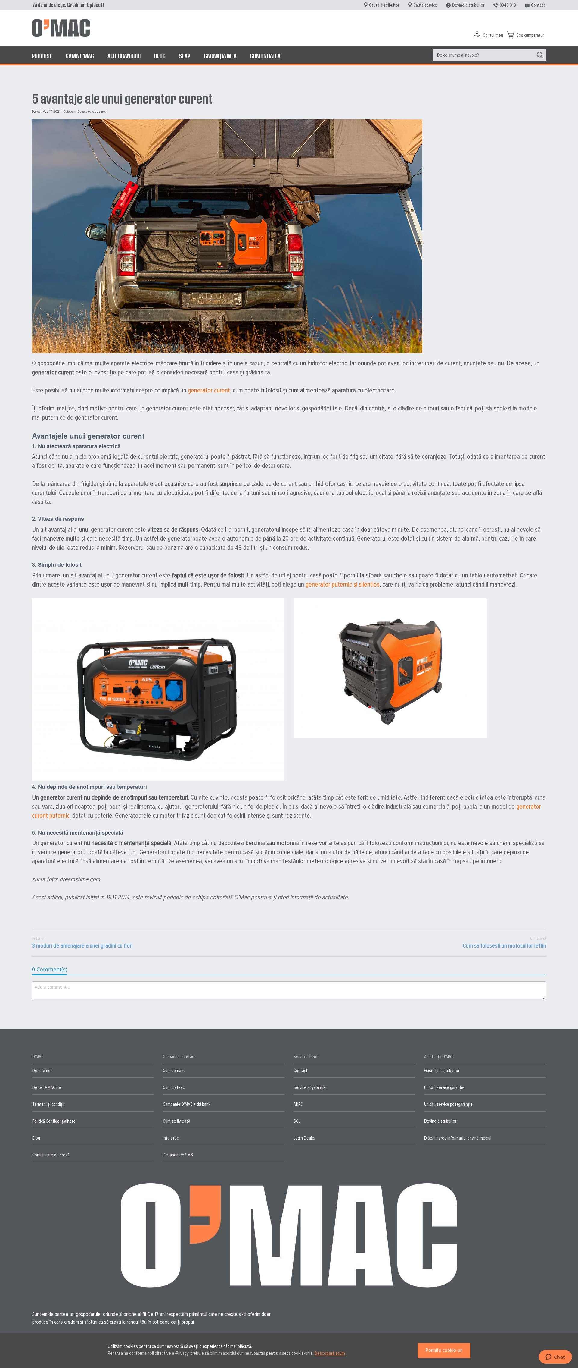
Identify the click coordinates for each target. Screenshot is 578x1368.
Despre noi (41, 1070)
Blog (36, 1138)
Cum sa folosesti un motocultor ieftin (504, 942)
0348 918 (507, 5)
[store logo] (61, 28)
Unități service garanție (444, 1087)
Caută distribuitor (384, 5)
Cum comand (174, 1070)
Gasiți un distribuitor (441, 1070)
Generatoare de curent (92, 111)
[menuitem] (42, 55)
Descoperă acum (330, 1353)
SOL (297, 1121)
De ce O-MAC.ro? (46, 1087)
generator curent (209, 390)
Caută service (425, 5)
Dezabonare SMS (178, 1155)
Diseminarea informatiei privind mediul (457, 1138)
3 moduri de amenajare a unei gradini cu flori (82, 942)
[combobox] (489, 55)
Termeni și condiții (48, 1104)
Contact (538, 5)
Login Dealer (304, 1138)
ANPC (298, 1104)
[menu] (289, 55)
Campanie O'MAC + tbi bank (186, 1104)
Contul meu (493, 35)
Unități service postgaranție (448, 1104)
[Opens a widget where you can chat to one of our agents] (555, 1357)
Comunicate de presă (51, 1155)
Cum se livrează (176, 1121)
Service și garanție (310, 1087)
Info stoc (171, 1138)
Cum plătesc (174, 1087)
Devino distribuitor (468, 5)
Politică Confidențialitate (54, 1121)
